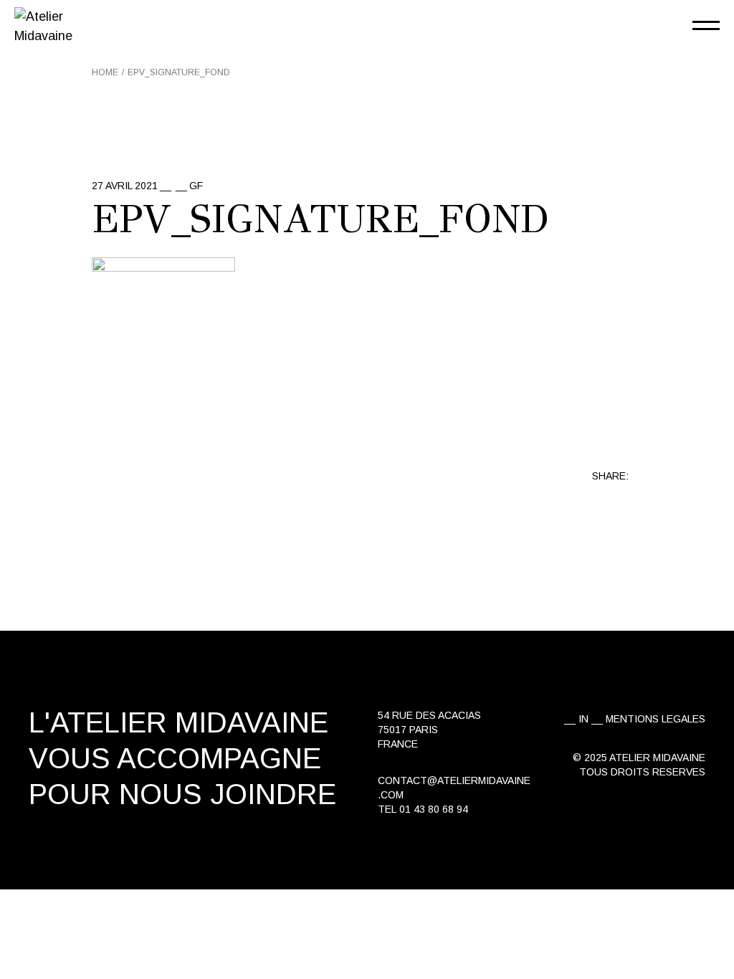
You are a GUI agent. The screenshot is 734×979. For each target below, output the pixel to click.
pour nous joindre (182, 794)
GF (196, 185)
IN (583, 719)
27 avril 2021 (125, 185)
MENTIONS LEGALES (655, 719)
